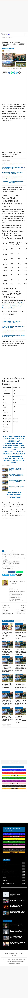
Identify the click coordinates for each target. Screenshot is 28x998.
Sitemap (23, 959)
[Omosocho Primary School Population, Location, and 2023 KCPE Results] (20, 695)
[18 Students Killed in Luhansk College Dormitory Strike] (6, 938)
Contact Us (9, 961)
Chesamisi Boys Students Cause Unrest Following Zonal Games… (17, 912)
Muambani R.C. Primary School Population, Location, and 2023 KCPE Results (13, 182)
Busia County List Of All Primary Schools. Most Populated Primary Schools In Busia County (13, 555)
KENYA (6, 953)
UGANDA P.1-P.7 (19, 953)
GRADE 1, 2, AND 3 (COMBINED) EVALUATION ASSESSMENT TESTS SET (14, 444)
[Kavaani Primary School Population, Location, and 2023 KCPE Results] (7, 711)
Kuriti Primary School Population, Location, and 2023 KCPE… (16, 487)
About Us (20, 959)
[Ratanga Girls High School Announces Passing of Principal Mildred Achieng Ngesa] (6, 925)
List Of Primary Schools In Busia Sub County (11, 561)
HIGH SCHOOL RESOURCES (14, 456)
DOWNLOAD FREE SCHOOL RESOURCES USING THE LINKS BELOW (14, 438)
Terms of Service (20, 961)
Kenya (4, 874)
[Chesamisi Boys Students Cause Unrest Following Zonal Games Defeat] (6, 913)
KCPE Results (5, 559)
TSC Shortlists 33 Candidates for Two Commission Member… (17, 943)
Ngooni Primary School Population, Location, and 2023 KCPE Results (13, 327)
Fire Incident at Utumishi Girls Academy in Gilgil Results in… (16, 906)
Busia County (9, 551)
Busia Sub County (6, 557)
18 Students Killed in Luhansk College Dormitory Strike (16, 937)
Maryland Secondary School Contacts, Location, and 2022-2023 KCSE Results (20, 610)
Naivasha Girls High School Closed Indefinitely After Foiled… (17, 900)
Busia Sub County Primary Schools (17, 557)
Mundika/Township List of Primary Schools (11, 566)
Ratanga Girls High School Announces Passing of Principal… (17, 924)
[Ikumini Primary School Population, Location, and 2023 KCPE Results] (7, 678)
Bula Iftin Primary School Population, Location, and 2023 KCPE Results (13, 168)
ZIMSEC (4, 877)
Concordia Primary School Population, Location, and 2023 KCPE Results (11, 322)
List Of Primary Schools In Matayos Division (11, 563)
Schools (11, 48)
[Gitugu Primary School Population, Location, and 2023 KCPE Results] (7, 644)
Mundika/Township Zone (7, 568)
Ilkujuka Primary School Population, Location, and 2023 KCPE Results (13, 331)
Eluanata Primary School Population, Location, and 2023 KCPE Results (13, 336)
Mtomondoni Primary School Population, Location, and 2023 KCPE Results (12, 173)
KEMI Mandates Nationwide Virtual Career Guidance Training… (16, 894)
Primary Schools (6, 48)
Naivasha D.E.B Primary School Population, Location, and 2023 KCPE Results (12, 177)
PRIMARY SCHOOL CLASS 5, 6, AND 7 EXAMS (14, 448)
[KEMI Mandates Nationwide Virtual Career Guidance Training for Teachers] (6, 894)
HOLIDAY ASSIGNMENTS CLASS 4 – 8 (14, 454)
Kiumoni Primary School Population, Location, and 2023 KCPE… (17, 481)
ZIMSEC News (5, 880)
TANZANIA (14, 955)
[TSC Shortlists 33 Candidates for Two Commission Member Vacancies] (6, 944)
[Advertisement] (14, 16)
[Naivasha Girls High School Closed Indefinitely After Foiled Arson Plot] (6, 901)
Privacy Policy (14, 961)
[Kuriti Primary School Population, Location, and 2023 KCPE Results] (5, 488)
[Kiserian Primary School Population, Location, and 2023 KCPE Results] (20, 644)
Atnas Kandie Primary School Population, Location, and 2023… (16, 475)
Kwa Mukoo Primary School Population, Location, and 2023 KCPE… (16, 469)
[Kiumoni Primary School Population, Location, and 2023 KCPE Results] (5, 482)
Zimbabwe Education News (8, 871)
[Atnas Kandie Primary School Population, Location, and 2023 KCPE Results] (5, 476)
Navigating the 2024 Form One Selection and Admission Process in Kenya (13, 163)
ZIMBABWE (12, 953)
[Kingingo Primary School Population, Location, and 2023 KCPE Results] (20, 660)
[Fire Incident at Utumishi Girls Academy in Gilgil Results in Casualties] (6, 907)
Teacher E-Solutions (16, 963)
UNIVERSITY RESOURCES (14, 495)
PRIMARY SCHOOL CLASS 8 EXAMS (14, 451)
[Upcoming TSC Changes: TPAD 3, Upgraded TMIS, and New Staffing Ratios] (6, 931)
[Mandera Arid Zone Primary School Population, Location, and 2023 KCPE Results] (20, 627)
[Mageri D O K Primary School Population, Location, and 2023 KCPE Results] (7, 660)
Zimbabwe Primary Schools (8, 883)
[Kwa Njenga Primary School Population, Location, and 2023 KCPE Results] (20, 711)
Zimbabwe (5, 868)
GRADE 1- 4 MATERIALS (14, 492)
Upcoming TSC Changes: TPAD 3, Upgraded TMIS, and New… (17, 930)
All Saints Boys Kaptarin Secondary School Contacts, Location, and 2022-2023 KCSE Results (8, 611)
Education (5, 623)
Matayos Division (6, 565)
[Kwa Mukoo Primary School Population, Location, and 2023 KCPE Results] (5, 470)
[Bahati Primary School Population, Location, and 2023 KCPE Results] (7, 695)
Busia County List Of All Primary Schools (10, 552)
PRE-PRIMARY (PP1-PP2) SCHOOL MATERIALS (14, 461)
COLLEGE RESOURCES (14, 497)
